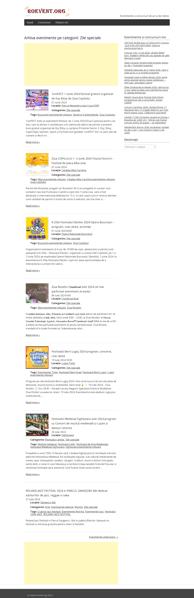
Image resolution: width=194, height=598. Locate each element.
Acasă (30, 22)
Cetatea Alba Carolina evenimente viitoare (91, 179)
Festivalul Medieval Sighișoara (47, 447)
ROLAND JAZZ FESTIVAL (57, 514)
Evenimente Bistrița (73, 511)
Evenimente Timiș (48, 372)
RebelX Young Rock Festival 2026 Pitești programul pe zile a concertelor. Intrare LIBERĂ (143, 100)
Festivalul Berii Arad (70, 372)
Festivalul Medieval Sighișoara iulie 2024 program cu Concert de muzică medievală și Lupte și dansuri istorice (84, 423)
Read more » (33, 142)
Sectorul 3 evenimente (85, 114)
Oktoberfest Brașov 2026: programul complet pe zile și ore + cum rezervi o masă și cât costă (146, 130)
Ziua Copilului (107, 114)
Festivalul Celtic (66, 444)
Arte (47, 507)
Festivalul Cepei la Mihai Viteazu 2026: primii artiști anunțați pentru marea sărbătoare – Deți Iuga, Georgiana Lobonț (145, 80)
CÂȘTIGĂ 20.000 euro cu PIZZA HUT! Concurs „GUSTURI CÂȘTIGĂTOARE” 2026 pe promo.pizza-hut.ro (146, 45)
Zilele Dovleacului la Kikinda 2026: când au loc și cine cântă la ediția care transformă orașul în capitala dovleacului (146, 90)
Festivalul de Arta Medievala (92, 444)
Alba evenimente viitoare (52, 179)
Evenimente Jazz (94, 511)
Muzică (79, 507)
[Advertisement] (71, 64)
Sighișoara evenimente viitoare (83, 447)
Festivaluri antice (54, 439)
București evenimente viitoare (55, 114)
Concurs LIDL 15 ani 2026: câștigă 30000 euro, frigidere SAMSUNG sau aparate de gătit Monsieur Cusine (146, 55)
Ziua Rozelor (74, 307)
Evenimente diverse (62, 507)
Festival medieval (47, 444)
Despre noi (61, 22)
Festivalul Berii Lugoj (94, 372)
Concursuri (44, 22)
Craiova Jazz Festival (49, 511)
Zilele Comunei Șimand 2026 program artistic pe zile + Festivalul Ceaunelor (146, 64)
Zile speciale (73, 110)
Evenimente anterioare (103, 537)
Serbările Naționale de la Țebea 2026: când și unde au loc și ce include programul (146, 71)
